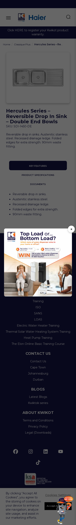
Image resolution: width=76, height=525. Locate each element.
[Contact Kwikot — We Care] (65, 510)
